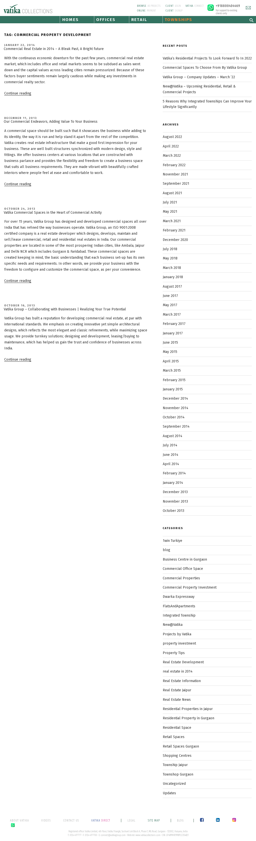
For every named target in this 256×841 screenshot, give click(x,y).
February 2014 (174, 473)
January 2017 (173, 333)
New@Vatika (172, 625)
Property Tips (174, 653)
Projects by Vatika (177, 634)
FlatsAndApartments (179, 606)
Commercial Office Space (183, 569)
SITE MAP (154, 820)
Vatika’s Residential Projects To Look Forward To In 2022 (207, 58)
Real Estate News (177, 700)
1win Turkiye (172, 541)
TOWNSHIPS (178, 19)
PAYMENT (146, 10)
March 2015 (172, 370)
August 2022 (172, 137)
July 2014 (170, 445)
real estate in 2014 (177, 671)
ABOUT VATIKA (19, 820)
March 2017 (172, 314)
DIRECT (101, 820)
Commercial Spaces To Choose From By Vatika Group (205, 67)
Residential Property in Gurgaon (188, 718)
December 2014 (175, 398)
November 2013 (175, 501)
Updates (169, 793)
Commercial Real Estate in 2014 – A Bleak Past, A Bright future (54, 49)
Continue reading (17, 93)
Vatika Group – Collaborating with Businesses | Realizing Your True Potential (65, 309)
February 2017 (174, 324)
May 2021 (170, 211)
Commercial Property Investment (189, 587)
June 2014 (170, 455)
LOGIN (173, 5)
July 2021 (170, 202)
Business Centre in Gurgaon (185, 559)
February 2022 (174, 165)
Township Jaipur (175, 765)
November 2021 (175, 174)
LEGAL (132, 820)
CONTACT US (71, 820)
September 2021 (176, 183)
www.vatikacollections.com (148, 835)
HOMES (70, 19)
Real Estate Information (182, 681)
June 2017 (170, 296)
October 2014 (173, 417)
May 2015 (170, 352)
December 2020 (175, 240)
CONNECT (195, 5)
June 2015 (170, 342)
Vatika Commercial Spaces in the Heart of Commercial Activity (53, 212)
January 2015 (173, 389)
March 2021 (172, 221)
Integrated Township (179, 615)
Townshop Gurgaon (178, 774)
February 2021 (174, 230)
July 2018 (170, 249)
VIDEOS (46, 820)
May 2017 (170, 305)
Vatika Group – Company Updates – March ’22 (199, 77)
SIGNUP (174, 10)
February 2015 (174, 380)
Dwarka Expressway (178, 597)
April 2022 (171, 146)
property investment (179, 643)
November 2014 (175, 408)
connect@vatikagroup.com (113, 835)
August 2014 (172, 436)
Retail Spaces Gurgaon (181, 746)
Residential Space (177, 728)
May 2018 (170, 258)
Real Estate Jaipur (177, 690)
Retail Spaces (173, 737)
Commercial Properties (181, 578)
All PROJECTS (148, 5)
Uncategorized (174, 784)
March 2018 (172, 268)
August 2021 (172, 193)
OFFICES (105, 19)
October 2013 (173, 511)
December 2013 (175, 492)
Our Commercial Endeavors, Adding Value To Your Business (51, 121)
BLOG (180, 820)
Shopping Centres (177, 756)
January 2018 (173, 277)
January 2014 (173, 483)
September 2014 (176, 426)
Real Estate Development (183, 662)
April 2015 (171, 361)
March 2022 (172, 155)
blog (166, 550)
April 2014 (171, 464)
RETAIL (139, 19)
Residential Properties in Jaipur (188, 709)
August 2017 (172, 286)
